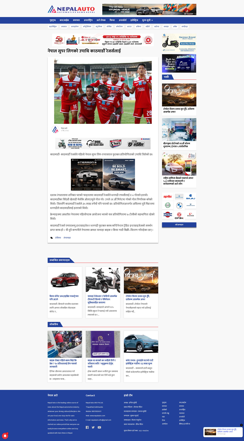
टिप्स (163, 420)
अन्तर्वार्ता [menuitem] (122, 20)
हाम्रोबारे (164, 409)
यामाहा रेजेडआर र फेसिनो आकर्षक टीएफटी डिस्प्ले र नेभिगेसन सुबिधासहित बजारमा (102, 299)
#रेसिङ (109, 26)
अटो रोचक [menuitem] (101, 20)
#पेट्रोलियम (87, 26)
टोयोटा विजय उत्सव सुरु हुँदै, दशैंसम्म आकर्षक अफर (138, 297)
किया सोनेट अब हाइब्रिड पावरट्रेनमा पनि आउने (64, 297)
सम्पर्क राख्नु (165, 413)
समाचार (164, 406)
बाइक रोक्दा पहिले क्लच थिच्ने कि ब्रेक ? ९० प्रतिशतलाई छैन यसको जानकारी (63, 364)
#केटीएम (119, 26)
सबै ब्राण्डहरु (179, 224)
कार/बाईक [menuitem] (64, 20)
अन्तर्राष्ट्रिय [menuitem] (88, 20)
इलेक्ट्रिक (182, 420)
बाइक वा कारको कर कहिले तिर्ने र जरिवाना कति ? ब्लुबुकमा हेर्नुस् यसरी (102, 364)
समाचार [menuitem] (76, 20)
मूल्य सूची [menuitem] (146, 20)
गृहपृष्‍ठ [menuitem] (53, 20)
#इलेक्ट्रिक (53, 26)
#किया (138, 26)
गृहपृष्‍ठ (164, 402)
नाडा (163, 416)
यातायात (181, 413)
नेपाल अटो (64, 128)
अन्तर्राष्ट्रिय (182, 409)
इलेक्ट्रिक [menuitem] (134, 20)
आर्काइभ (164, 423)
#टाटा (129, 26)
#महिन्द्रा (185, 26)
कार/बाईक (182, 402)
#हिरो (148, 26)
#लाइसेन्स (75, 26)
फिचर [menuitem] (112, 20)
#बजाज (64, 26)
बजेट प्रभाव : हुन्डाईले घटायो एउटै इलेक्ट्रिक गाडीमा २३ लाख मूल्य (139, 362)
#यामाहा (67, 238)
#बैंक (175, 26)
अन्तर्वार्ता (182, 416)
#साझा (166, 26)
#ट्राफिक (99, 26)
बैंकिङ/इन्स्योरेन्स (184, 423)
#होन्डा (156, 26)
